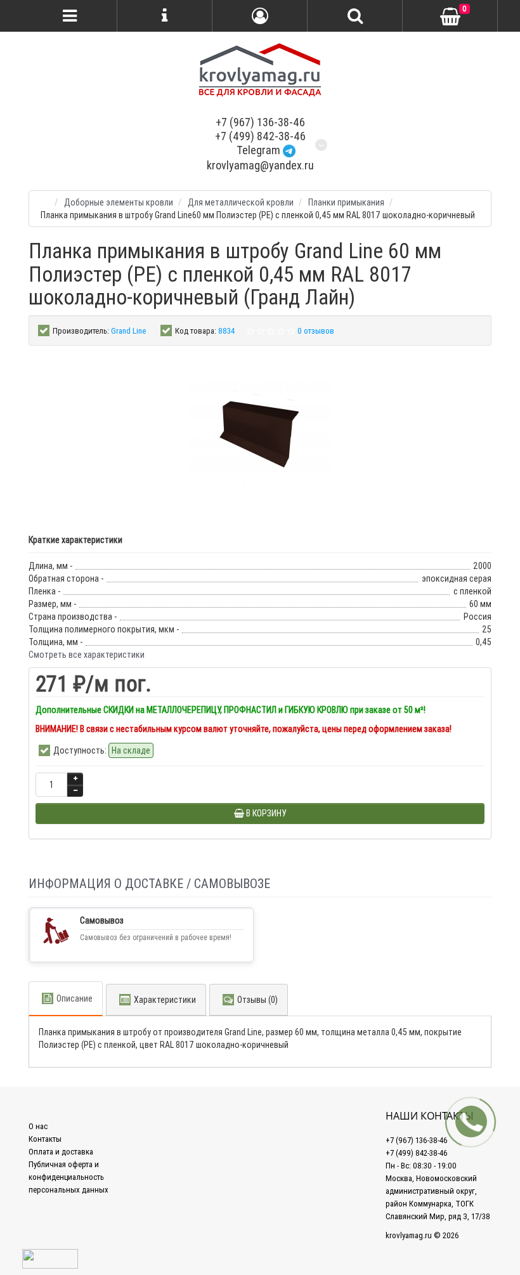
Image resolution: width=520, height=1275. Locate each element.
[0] (450, 16)
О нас (38, 1126)
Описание (74, 998)
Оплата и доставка (61, 1151)
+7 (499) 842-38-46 (260, 136)
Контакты (45, 1139)
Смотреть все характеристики (87, 654)
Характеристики (165, 999)
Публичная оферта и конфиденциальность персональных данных (68, 1177)
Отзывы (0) (257, 999)
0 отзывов (315, 330)
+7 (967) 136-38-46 (260, 122)
